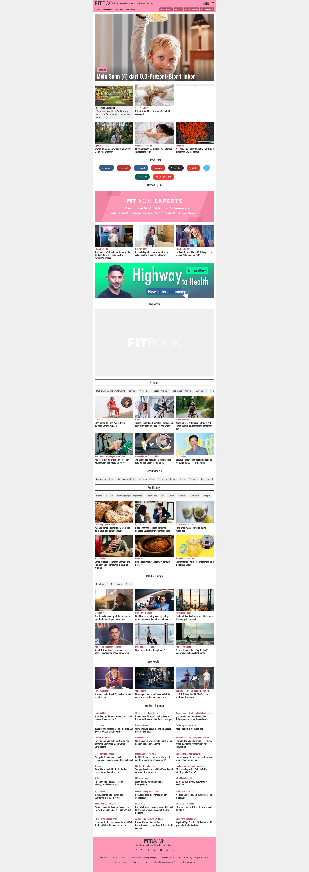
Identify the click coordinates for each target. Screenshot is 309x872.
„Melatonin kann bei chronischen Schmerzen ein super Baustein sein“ (192, 718)
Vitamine (182, 495)
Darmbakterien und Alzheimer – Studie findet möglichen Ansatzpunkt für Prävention (194, 743)
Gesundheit (107, 9)
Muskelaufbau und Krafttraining (110, 391)
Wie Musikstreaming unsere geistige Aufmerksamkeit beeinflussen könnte (152, 617)
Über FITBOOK (105, 857)
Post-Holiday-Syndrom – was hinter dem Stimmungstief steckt (194, 617)
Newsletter (176, 168)
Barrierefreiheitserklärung (184, 862)
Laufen (132, 391)
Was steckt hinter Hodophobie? (150, 649)
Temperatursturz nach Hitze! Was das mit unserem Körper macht (154, 771)
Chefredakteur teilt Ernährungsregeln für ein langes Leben (195, 563)
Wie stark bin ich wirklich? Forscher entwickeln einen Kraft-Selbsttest (112, 461)
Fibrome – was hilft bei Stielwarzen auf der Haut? (194, 808)
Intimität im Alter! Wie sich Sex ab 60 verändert (153, 112)
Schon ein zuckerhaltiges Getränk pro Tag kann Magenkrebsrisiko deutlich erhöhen (112, 564)
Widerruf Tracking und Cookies (126, 862)
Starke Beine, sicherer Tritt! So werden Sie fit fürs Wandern (113, 150)
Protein (109, 495)
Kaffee (171, 495)
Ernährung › (155, 487)
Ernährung (119, 9)
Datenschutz (167, 857)
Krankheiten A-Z (166, 9)
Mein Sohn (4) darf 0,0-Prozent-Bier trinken (146, 76)
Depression (116, 584)
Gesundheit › (154, 470)
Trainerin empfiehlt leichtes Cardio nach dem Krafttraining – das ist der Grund (154, 424)
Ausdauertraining (161, 391)
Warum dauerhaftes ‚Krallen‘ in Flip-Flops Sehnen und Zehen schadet (154, 742)
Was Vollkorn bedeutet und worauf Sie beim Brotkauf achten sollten (112, 529)
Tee (162, 495)
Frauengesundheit (191, 9)
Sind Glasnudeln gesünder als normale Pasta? (152, 563)
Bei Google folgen (163, 176)
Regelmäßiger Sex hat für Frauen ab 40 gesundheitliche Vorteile (194, 823)
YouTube (193, 168)
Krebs (182, 479)
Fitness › (154, 382)
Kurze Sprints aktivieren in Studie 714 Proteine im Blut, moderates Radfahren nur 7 (194, 425)
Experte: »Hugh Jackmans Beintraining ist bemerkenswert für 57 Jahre (194, 461)
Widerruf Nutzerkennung (163, 862)
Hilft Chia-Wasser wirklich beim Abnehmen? (191, 529)
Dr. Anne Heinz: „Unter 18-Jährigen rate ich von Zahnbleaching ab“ (194, 253)
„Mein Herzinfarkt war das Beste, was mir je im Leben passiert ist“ (195, 758)
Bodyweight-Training (182, 391)
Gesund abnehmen (167, 479)
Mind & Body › (154, 575)
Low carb (195, 495)
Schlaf (128, 584)
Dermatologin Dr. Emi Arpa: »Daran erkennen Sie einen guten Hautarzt (151, 253)
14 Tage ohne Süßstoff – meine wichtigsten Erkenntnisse (109, 783)
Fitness (97, 9)
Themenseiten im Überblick (130, 857)
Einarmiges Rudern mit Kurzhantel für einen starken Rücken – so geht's (152, 695)
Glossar (115, 857)
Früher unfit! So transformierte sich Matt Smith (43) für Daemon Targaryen (114, 823)
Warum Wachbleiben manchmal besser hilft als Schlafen (153, 730)
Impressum (205, 857)
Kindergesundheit (207, 9)
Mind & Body (130, 9)
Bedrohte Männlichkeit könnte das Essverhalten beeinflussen (111, 771)
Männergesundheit (125, 479)
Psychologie (101, 584)
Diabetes (193, 479)
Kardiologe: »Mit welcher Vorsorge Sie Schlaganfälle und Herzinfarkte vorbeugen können (112, 255)
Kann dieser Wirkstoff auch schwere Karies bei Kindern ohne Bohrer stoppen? (154, 718)
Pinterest (124, 168)
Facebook (141, 168)
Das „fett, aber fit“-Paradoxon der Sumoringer (151, 796)
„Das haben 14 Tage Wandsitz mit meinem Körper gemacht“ (110, 424)
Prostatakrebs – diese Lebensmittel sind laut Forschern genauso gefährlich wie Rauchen (154, 809)
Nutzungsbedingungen (151, 857)
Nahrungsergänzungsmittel (129, 495)
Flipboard (158, 168)
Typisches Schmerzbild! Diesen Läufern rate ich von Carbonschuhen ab (153, 461)
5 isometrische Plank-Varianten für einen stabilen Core (114, 695)
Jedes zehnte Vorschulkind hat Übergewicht (149, 783)
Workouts (178, 9)
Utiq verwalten (146, 862)
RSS (174, 857)
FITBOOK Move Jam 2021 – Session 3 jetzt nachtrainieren (193, 695)
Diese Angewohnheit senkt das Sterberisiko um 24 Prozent (109, 796)
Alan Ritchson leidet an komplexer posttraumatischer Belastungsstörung (112, 651)
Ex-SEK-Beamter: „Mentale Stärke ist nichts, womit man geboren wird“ (152, 758)
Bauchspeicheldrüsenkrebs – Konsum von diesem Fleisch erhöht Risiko (114, 730)
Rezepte (206, 495)
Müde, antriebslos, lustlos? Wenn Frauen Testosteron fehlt (153, 150)
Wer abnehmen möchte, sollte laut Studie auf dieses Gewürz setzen (195, 150)
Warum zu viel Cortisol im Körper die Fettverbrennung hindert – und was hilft (113, 808)
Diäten (99, 495)
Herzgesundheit (208, 479)
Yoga (212, 391)
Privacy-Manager (193, 857)
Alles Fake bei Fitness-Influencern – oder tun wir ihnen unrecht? (114, 718)
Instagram (106, 168)
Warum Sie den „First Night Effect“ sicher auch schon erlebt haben (192, 651)
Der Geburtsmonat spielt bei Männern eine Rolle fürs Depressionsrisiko (112, 617)
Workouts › (154, 661)
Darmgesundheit (146, 479)
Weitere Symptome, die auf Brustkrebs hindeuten (194, 796)
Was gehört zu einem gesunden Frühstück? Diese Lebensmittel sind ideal (114, 758)
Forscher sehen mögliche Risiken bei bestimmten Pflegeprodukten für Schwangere (112, 743)
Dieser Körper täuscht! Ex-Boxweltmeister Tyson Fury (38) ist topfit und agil (154, 825)
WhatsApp (142, 176)
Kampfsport (200, 391)
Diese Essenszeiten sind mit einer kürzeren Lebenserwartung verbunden (152, 529)
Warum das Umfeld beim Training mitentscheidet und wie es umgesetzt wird (113, 114)
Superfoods (151, 495)
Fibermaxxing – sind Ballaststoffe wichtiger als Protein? (191, 771)
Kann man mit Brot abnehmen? (190, 728)
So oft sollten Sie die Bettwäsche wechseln (191, 783)
